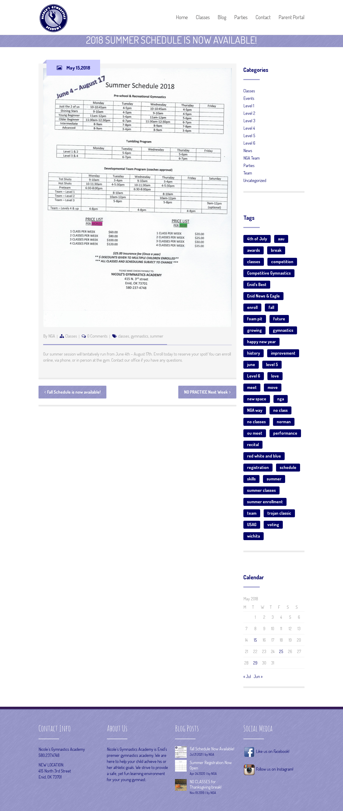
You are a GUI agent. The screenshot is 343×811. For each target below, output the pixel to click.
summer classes (261, 490)
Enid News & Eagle (263, 295)
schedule (288, 467)
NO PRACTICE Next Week (206, 392)
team (251, 513)
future (279, 318)
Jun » (258, 676)
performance (285, 433)
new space (256, 398)
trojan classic (279, 513)
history (253, 353)
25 (281, 651)
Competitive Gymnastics (269, 273)
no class (280, 410)
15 (255, 640)
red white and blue (264, 455)
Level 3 (249, 120)
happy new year (261, 341)
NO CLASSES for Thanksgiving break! (205, 784)
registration (258, 467)
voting (273, 524)
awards (253, 250)
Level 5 (249, 135)
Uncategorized (254, 180)
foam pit (254, 318)
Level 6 (249, 143)
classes (123, 336)
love (275, 375)
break (276, 250)
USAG (251, 524)
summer (156, 336)
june (251, 364)
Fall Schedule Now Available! (212, 748)
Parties (249, 165)
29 (255, 662)
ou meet (254, 433)
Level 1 (248, 105)
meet (252, 387)
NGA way (254, 410)
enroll (252, 307)
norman (284, 421)
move (273, 387)
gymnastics (139, 336)
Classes (71, 336)
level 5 (272, 364)
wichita (253, 535)
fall (271, 307)
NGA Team (251, 158)
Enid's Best (256, 284)
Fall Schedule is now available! (74, 392)
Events (248, 98)
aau (281, 238)
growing (254, 330)
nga (280, 398)
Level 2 (249, 113)
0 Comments (97, 336)
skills (251, 478)
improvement (283, 353)
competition (282, 261)
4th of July (257, 238)
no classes (256, 421)
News (247, 150)
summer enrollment (265, 501)
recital (253, 444)
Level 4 (249, 128)
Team (247, 172)
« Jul (247, 676)
